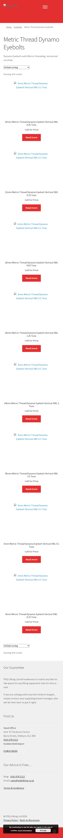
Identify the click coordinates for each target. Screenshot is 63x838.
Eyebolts (18, 27)
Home (9, 27)
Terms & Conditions (14, 787)
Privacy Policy (11, 820)
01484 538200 (10, 751)
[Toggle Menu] (45, 6)
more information (25, 830)
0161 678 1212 (11, 739)
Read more (31, 137)
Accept (43, 830)
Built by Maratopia (29, 820)
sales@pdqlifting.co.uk (22, 780)
